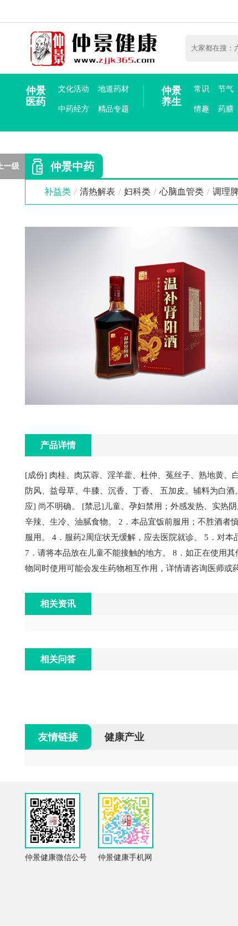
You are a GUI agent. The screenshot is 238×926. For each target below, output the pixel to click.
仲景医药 (36, 96)
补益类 (57, 191)
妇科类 (137, 191)
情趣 (201, 109)
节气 (226, 89)
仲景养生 (172, 96)
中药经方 (73, 109)
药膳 (226, 109)
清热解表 (97, 191)
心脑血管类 (181, 191)
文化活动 (73, 89)
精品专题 (113, 109)
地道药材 (113, 89)
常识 (201, 89)
